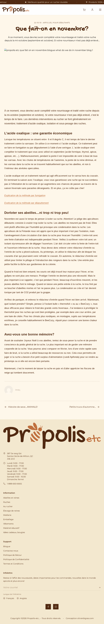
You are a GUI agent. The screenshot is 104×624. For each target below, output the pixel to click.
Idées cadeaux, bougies (14, 532)
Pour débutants (61, 23)
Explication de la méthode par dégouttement (26, 203)
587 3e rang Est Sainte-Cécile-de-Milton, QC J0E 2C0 (20, 456)
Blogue (6, 546)
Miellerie (7, 515)
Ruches (6, 502)
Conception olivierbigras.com (80, 618)
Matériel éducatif (11, 528)
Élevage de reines (11, 511)
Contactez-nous (10, 551)
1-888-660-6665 (14, 483)
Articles (47, 23)
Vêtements (8, 524)
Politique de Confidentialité (16, 559)
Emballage (8, 519)
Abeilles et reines (11, 498)
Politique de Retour (12, 555)
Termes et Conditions (13, 564)
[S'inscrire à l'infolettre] (100, 587)
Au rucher (8, 506)
